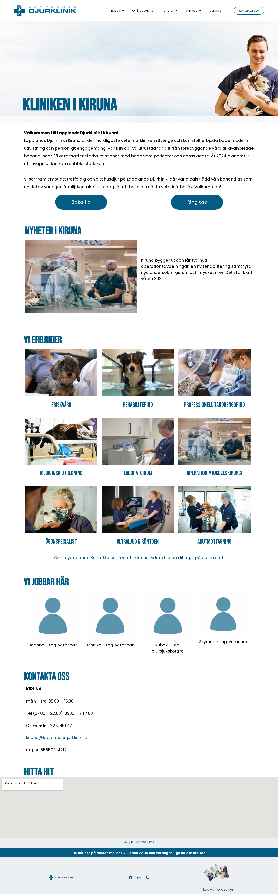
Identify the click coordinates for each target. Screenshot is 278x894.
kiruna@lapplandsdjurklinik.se (56, 738)
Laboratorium (138, 473)
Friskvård (61, 405)
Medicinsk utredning (61, 473)
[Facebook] (130, 877)
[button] (249, 11)
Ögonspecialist (61, 541)
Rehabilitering (138, 405)
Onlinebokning (142, 10)
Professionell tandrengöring (214, 405)
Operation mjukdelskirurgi (214, 473)
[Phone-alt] (147, 877)
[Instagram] (139, 877)
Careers (215, 10)
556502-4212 (145, 842)
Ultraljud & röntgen (138, 541)
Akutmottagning (214, 541)
